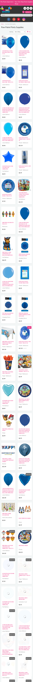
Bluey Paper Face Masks (25, 518)
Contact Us (28, 12)
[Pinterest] (18, 19)
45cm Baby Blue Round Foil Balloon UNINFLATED (8, 603)
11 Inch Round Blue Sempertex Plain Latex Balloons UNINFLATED (7, 139)
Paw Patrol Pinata (23, 545)
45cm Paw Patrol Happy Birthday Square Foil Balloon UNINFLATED (24, 660)
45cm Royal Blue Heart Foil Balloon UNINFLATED (24, 491)
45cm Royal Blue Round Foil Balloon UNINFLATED (8, 575)
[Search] (30, 15)
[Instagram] (23, 19)
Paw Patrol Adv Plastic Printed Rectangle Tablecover (8, 343)
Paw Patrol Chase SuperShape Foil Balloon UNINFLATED (7, 254)
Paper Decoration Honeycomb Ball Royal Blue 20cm (24, 315)
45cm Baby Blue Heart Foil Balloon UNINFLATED (7, 402)
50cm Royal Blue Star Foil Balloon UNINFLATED (7, 168)
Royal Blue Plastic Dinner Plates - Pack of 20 (24, 139)
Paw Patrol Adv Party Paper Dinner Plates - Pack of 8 (24, 401)
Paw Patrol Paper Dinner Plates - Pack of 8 (24, 575)
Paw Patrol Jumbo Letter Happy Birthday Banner (8, 460)
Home (2, 24)
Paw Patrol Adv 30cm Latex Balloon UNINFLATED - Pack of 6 (7, 547)
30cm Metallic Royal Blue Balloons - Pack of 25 (7, 52)
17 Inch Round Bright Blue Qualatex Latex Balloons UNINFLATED (24, 633)
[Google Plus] (14, 19)
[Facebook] (8, 19)
